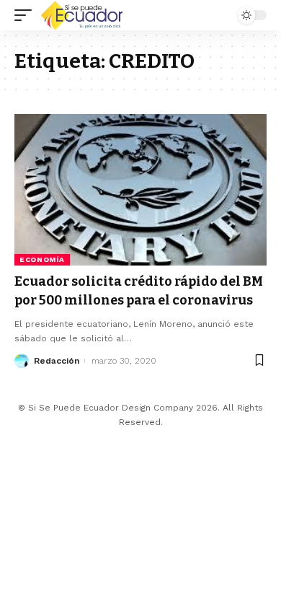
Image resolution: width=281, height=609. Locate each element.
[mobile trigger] (26, 15)
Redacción (56, 361)
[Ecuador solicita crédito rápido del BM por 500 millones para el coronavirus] (140, 190)
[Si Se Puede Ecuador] (81, 15)
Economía (42, 259)
